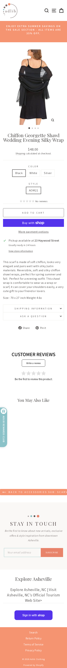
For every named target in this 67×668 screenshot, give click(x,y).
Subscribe (52, 552)
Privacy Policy (33, 650)
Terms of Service (33, 644)
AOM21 (33, 190)
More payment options (33, 232)
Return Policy (33, 638)
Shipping (20, 153)
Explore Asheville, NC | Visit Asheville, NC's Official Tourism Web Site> (33, 595)
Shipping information (33, 308)
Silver (48, 173)
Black (19, 173)
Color (33, 166)
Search (33, 632)
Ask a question (33, 316)
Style (33, 183)
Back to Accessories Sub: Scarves (37, 492)
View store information (21, 251)
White (33, 173)
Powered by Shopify (33, 665)
